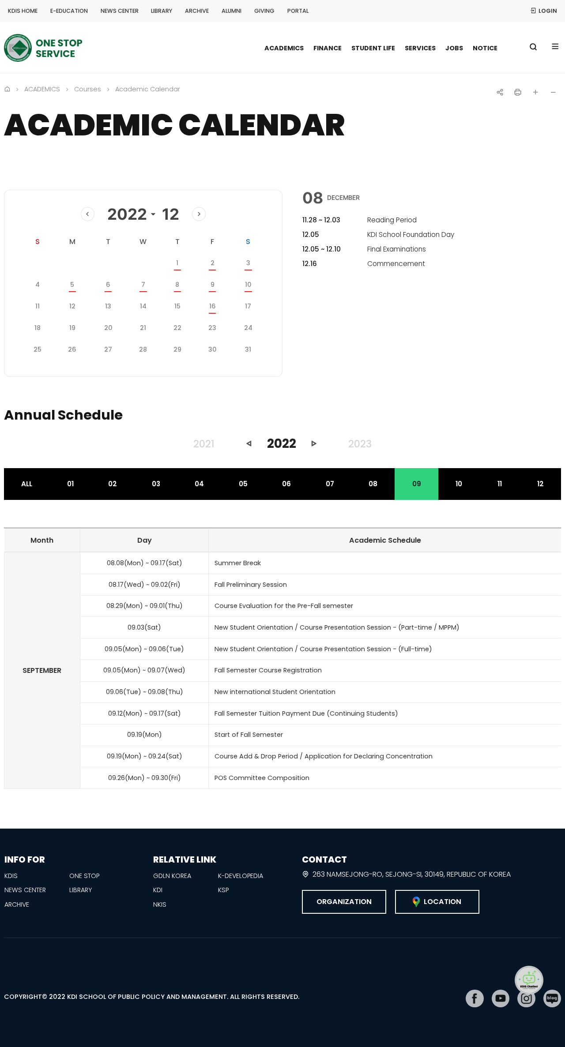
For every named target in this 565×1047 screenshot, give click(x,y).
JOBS (454, 48)
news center (25, 890)
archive (16, 904)
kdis (11, 875)
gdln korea (172, 875)
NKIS (159, 904)
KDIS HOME (23, 11)
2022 (127, 214)
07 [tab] (330, 483)
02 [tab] (112, 483)
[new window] (475, 999)
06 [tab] (286, 483)
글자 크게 (535, 92)
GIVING (264, 11)
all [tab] (26, 483)
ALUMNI (231, 11)
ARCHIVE (197, 11)
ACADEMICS (284, 48)
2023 (360, 444)
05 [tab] (243, 483)
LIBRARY (161, 11)
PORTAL (298, 11)
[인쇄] (518, 92)
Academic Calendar (147, 89)
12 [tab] (540, 483)
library (80, 890)
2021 (204, 444)
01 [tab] (70, 483)
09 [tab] (416, 483)
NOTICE (485, 48)
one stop (84, 875)
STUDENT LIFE (373, 48)
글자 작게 (553, 92)
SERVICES (420, 48)
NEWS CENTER (120, 11)
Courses (87, 89)
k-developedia (240, 875)
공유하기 (500, 92)
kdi (157, 890)
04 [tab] (199, 483)
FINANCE (327, 48)
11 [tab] (499, 483)
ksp (223, 890)
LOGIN (548, 11)
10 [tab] (459, 483)
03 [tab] (156, 483)
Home (7, 88)
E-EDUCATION (69, 11)
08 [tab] (373, 483)
